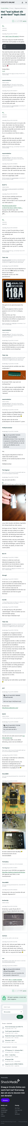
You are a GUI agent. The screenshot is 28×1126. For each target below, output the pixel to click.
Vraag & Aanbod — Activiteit (9, 1047)
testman (4, 936)
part (3, 688)
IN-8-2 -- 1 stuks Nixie (10, 1055)
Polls (16, 1112)
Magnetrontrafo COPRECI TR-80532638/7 (15, 1064)
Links (2, 1114)
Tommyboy (5, 861)
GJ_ (3, 26)
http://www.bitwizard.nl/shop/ (8, 962)
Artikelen (3, 1108)
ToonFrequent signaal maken (12, 1031)
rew (3, 958)
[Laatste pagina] (21, 21)
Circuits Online (4, 8)
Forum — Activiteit (7, 1023)
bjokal (4, 714)
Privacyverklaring (23, 1121)
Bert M (4, 553)
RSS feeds (17, 1114)
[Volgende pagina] (19, 21)
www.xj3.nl (4, 30)
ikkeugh (4, 575)
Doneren (5, 1100)
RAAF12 (4, 185)
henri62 (4, 600)
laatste (24, 21)
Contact (3, 1116)
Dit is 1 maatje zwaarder (15, 979)
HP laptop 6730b (9, 1059)
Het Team (17, 1108)
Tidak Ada (5, 257)
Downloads (3, 1112)
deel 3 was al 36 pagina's (12, 36)
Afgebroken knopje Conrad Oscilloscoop (15, 1036)
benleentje (5, 900)
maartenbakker (6, 80)
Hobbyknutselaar (7, 427)
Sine (13, 73)
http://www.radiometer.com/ (10, 708)
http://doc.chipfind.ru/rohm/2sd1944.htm (13, 872)
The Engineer (6, 470)
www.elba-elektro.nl (6, 84)
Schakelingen (4, 1110)
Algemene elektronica (20, 8)
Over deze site (18, 1110)
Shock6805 (5, 774)
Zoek (19, 1017)
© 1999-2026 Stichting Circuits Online (8, 1122)
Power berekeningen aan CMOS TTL (14, 1026)
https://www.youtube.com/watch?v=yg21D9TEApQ (13, 189)
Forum (11, 8)
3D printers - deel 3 (10, 1040)
